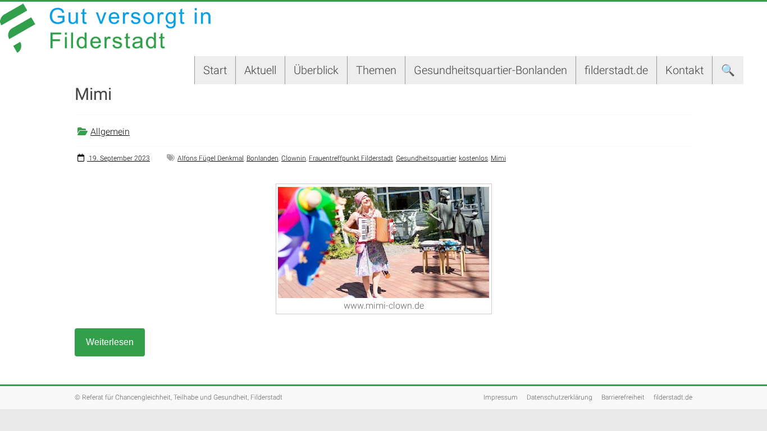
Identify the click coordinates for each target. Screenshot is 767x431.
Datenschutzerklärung (559, 397)
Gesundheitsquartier (426, 158)
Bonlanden (262, 158)
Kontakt (684, 70)
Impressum (500, 397)
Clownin (293, 158)
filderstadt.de (616, 70)
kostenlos (473, 158)
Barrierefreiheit (623, 397)
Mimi (498, 158)
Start (215, 70)
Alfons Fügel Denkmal (210, 158)
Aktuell (260, 70)
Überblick (316, 70)
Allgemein (110, 131)
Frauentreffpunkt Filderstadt (351, 158)
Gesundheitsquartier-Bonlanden (490, 70)
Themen (376, 70)
